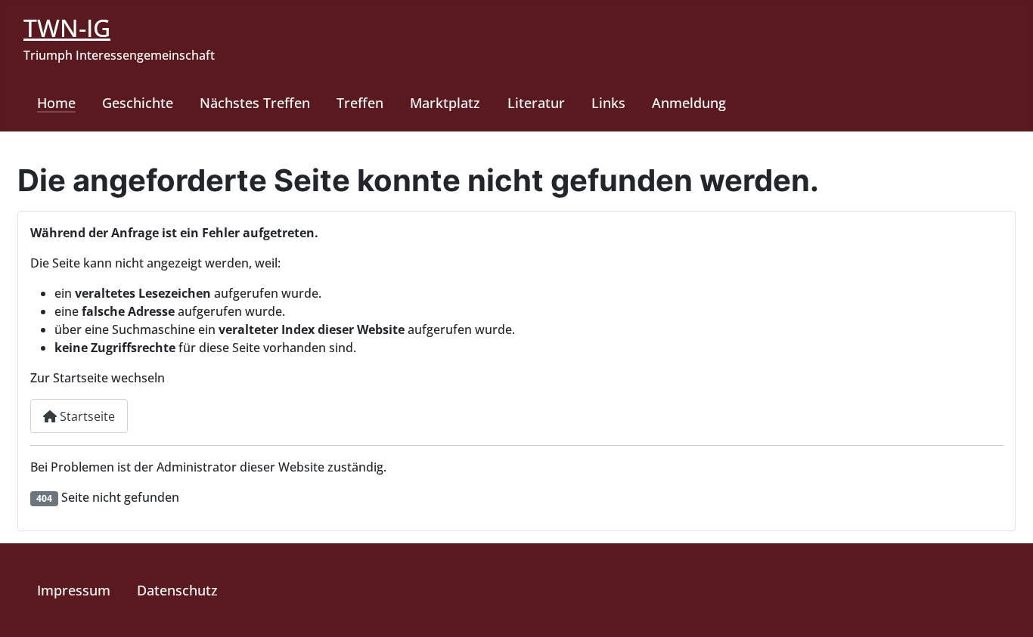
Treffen (360, 103)
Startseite (86, 416)
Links (608, 103)
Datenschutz (177, 590)
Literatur (536, 103)
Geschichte (137, 103)
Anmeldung (689, 103)
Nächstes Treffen (255, 103)
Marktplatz (445, 103)
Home (56, 103)
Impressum (73, 590)
